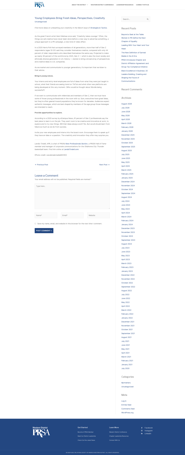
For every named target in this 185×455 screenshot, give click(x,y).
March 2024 (126, 217)
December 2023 (128, 228)
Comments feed (128, 409)
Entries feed (126, 405)
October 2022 (127, 283)
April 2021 (125, 353)
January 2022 (127, 318)
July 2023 (125, 248)
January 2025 (127, 178)
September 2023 (128, 240)
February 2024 (127, 221)
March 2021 (126, 357)
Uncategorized (41, 22)
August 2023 (126, 244)
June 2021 (125, 345)
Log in (123, 401)
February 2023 (127, 267)
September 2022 (128, 287)
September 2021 (128, 333)
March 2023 (126, 263)
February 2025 (127, 174)
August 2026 (126, 104)
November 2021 (127, 326)
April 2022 (125, 306)
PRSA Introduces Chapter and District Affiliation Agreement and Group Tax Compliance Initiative (135, 63)
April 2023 (125, 259)
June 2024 (125, 205)
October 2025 (127, 143)
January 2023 (127, 271)
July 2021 (125, 341)
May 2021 (125, 349)
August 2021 (126, 337)
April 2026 (125, 119)
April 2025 (125, 166)
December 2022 (128, 275)
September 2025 (128, 147)
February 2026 (127, 127)
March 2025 (126, 170)
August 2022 (126, 291)
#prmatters (126, 383)
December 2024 (128, 182)
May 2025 (125, 162)
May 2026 (125, 116)
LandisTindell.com (71, 149)
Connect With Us (142, 5)
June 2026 (125, 112)
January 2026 (127, 131)
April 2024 (125, 213)
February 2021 (127, 361)
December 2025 (128, 135)
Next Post (104, 165)
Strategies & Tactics (98, 28)
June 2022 (125, 298)
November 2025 (128, 139)
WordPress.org (127, 413)
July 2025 (125, 154)
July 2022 (125, 295)
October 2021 (127, 329)
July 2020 (125, 368)
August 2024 (126, 197)
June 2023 (125, 252)
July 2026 (125, 108)
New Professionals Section (77, 144)
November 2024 (128, 186)
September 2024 (128, 193)
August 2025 (126, 150)
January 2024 (127, 224)
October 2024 (127, 189)
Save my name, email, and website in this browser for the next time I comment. (69, 224)
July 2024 (125, 201)
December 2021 (127, 322)
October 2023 (127, 236)
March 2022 (126, 310)
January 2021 (126, 365)
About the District (79, 5)
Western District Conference (102, 5)
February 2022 (127, 314)
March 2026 (126, 123)
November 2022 (128, 279)
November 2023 (128, 232)
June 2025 (125, 158)
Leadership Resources (124, 5)
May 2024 (125, 209)
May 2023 (125, 256)
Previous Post (41, 165)
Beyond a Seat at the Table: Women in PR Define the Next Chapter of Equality (133, 37)
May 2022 (125, 302)
